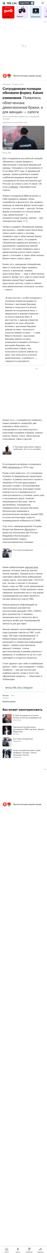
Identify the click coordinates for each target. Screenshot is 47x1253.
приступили (28, 482)
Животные (17, 720)
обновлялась (14, 467)
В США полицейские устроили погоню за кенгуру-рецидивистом (27, 716)
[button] (23, 76)
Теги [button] (12, 695)
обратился (29, 529)
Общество (7, 84)
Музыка (16, 734)
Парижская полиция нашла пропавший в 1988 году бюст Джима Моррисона (28, 729)
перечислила (31, 567)
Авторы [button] (6, 695)
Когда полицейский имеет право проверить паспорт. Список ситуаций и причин (26, 752)
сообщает (13, 186)
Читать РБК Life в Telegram (19, 687)
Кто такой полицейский (23, 550)
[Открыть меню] (42, 3)
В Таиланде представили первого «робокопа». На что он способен (27, 447)
